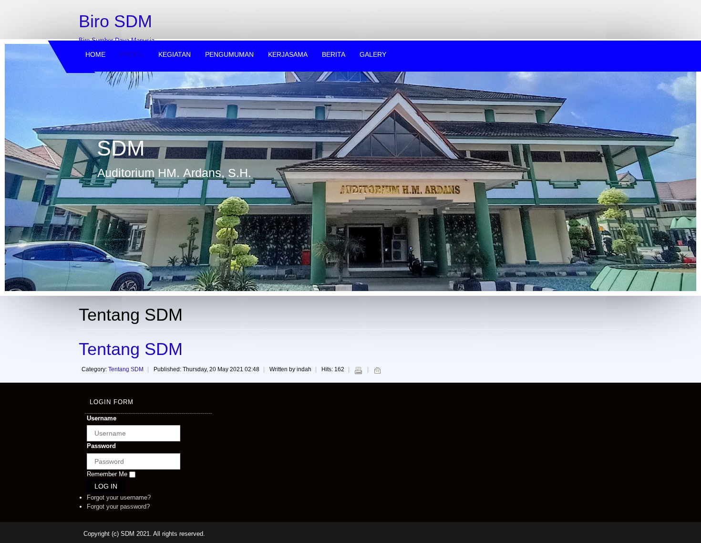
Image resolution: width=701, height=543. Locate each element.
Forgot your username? (119, 497)
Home (95, 54)
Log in (105, 486)
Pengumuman (229, 54)
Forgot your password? (118, 506)
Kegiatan (174, 54)
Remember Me (107, 474)
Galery (373, 54)
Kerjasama (288, 54)
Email (377, 370)
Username (101, 418)
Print (358, 370)
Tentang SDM (131, 349)
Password (101, 445)
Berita (333, 54)
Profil (132, 54)
